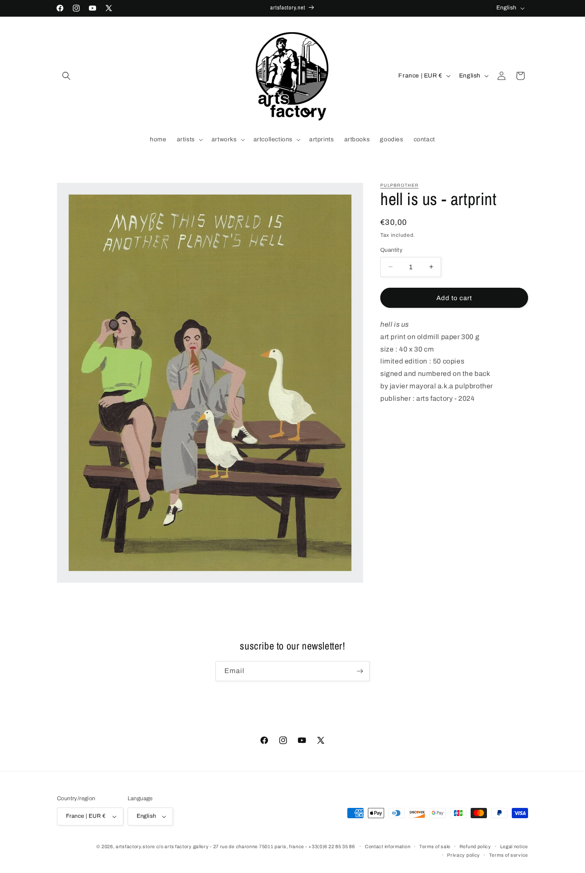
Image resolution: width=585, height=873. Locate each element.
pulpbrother (399, 185)
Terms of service (508, 855)
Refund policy (475, 846)
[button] (66, 75)
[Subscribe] (359, 671)
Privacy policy (463, 855)
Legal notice (514, 846)
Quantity (391, 250)
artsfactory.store (135, 846)
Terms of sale (435, 846)
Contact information (387, 846)
